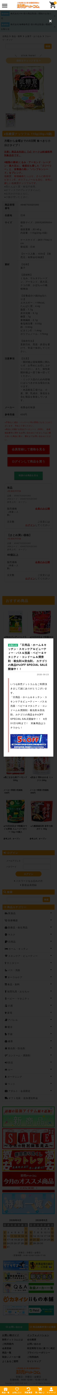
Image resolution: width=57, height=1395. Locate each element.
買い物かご (40, 1392)
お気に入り (17, 1392)
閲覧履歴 (28, 1392)
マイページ (51, 1392)
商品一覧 (5, 1392)
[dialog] (28, 697)
